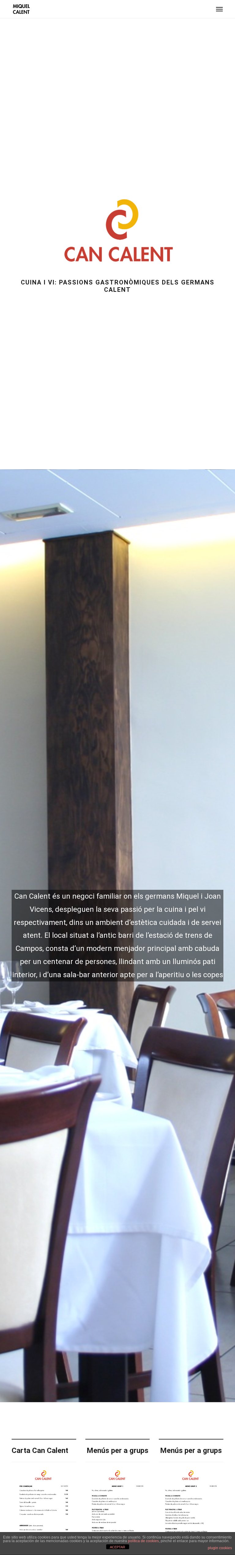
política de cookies (143, 1541)
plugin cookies (220, 1548)
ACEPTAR (117, 1547)
